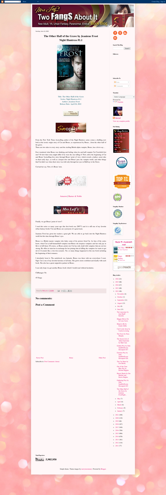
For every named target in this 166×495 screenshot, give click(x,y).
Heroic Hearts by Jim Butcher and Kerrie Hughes (123, 375)
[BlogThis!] (64, 291)
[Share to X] (66, 291)
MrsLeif (118, 118)
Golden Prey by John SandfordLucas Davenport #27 (123, 348)
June (119, 309)
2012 (117, 443)
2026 (117, 279)
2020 (117, 418)
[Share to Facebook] (69, 291)
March (119, 405)
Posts (117, 82)
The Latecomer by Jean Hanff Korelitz (123, 314)
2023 (117, 288)
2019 (117, 421)
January (120, 411)
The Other (121, 248)
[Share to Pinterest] (71, 291)
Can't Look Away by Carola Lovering (123, 330)
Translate (120, 102)
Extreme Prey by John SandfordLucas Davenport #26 (122, 355)
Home (71, 358)
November (120, 294)
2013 (117, 440)
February (120, 408)
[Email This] (62, 291)
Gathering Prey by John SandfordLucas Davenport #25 (123, 383)
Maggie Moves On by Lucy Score (123, 320)
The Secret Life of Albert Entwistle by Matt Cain (123, 341)
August (119, 303)
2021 (117, 415)
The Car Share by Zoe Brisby (122, 362)
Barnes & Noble (75, 196)
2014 (117, 436)
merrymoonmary (86, 469)
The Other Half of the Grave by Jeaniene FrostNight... (123, 392)
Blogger (103, 469)
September (121, 300)
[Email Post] (58, 291)
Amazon (63, 196)
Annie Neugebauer (123, 249)
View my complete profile (121, 121)
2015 (117, 433)
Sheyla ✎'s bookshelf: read (123, 243)
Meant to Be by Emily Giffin (122, 325)
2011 (117, 446)
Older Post (102, 358)
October (120, 297)
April (119, 402)
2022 (117, 291)
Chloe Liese (122, 260)
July (118, 306)
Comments (119, 86)
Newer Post (39, 358)
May (119, 399)
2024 (117, 285)
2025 (117, 282)
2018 (117, 424)
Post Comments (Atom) (52, 361)
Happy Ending (120, 257)
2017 (117, 427)
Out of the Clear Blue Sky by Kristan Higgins (123, 368)
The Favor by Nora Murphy (123, 335)
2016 (117, 430)
